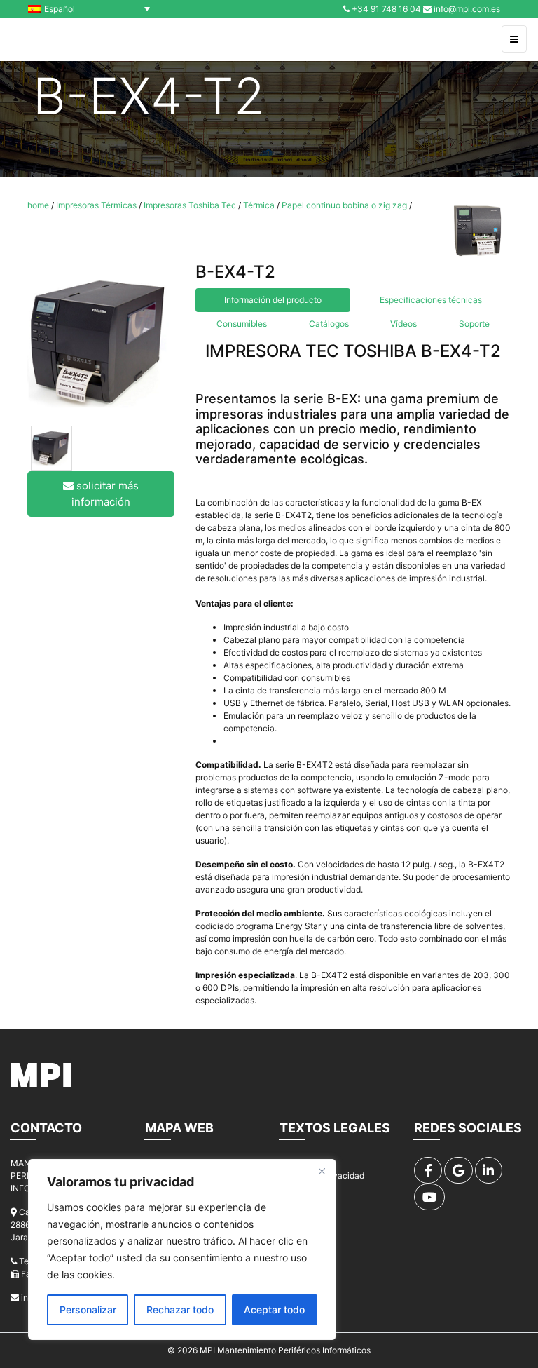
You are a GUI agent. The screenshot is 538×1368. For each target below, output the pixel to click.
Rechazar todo (180, 1309)
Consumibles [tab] (241, 323)
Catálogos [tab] (329, 323)
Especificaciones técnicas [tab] (431, 299)
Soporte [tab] (474, 323)
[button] (92, 9)
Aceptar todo (274, 1309)
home (38, 205)
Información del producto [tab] (273, 299)
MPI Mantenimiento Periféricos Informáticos (285, 1350)
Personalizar (88, 1309)
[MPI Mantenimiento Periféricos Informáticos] (41, 39)
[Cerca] (321, 1171)
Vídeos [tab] (403, 323)
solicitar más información (105, 493)
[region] (182, 1249)
